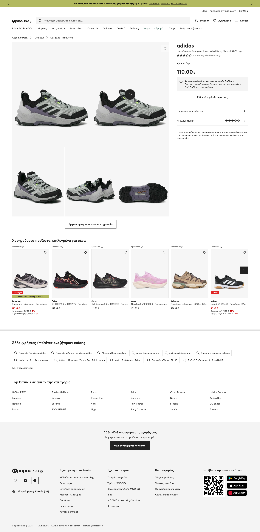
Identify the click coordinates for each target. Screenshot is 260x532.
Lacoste (16, 397)
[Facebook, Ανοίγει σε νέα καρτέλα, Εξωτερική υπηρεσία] (35, 480)
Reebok (56, 397)
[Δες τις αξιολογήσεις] (244, 120)
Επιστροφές (79, 483)
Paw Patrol (137, 403)
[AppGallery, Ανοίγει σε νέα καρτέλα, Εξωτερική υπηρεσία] (237, 493)
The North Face (60, 392)
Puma (94, 392)
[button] (51, 94)
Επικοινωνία (79, 505)
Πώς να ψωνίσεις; (177, 477)
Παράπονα (78, 500)
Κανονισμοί (126, 505)
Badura (16, 409)
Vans (93, 403)
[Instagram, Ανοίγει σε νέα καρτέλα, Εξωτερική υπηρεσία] (15, 480)
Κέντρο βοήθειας (81, 511)
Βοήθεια (243, 10)
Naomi (174, 397)
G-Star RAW (19, 392)
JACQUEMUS (59, 409)
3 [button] (199, 55)
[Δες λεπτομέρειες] (244, 111)
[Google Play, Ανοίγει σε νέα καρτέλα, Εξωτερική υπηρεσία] (237, 478)
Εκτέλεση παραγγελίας (82, 488)
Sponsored (16, 246)
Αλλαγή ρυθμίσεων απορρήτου (65, 525)
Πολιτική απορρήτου (93, 525)
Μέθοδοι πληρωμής (82, 494)
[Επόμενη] (251, 3)
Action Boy (215, 397)
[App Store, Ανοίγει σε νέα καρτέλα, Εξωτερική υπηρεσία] (237, 486)
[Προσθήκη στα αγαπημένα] (165, 48)
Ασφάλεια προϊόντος (177, 494)
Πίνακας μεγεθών (177, 483)
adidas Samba (218, 392)
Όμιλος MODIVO (130, 483)
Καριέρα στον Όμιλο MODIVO (130, 488)
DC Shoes (215, 403)
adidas (185, 45)
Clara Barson (177, 392)
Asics (133, 392)
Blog (206, 11)
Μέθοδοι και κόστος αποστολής (82, 477)
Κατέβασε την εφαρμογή (224, 11)
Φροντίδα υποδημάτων (177, 488)
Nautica (16, 403)
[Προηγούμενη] (8, 3)
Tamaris (214, 409)
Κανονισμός (42, 525)
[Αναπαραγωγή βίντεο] (130, 94)
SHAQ (173, 409)
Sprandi (56, 403)
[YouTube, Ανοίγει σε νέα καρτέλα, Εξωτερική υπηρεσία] (25, 480)
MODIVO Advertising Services (130, 500)
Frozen (174, 403)
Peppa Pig (97, 397)
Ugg (93, 409)
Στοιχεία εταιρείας (130, 477)
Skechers (135, 397)
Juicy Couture (138, 409)
